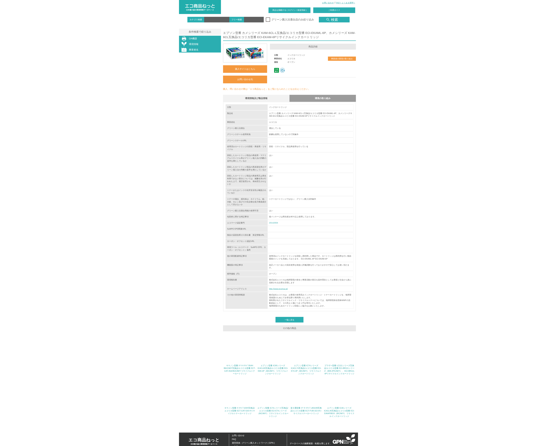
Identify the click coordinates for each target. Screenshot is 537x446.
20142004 (273, 223)
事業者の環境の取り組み (342, 59)
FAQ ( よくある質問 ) (345, 3)
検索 (334, 20)
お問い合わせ (328, 3)
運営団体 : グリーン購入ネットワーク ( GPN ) (253, 443)
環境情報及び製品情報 (256, 98)
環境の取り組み (323, 98)
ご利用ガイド (334, 10)
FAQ (234, 439)
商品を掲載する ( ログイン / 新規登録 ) (289, 10)
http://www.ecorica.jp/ (278, 289)
